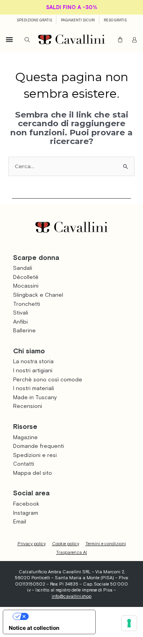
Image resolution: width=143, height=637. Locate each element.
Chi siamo (29, 351)
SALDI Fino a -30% (71, 7)
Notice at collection (34, 628)
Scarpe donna (36, 258)
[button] (9, 39)
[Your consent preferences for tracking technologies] (129, 623)
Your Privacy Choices (57, 616)
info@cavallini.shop (71, 596)
